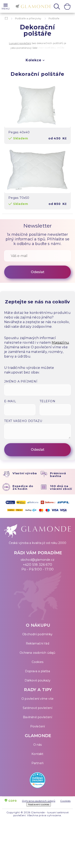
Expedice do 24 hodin (22, 487)
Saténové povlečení (37, 708)
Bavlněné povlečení (37, 717)
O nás (37, 745)
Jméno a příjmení (21, 381)
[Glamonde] (32, 7)
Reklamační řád (37, 643)
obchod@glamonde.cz (38, 560)
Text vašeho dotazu (23, 420)
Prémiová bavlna (58, 475)
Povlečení (37, 726)
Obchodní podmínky (37, 634)
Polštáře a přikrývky (28, 18)
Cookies (37, 662)
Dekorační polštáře (37, 74)
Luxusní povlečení (20, 43)
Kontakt (37, 754)
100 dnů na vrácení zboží (61, 487)
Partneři (37, 763)
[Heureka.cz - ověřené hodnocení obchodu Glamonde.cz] (37, 781)
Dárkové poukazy (38, 680)
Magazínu (60, 343)
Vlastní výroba (24, 473)
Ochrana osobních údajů (37, 653)
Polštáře (54, 18)
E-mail (10, 401)
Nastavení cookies (38, 804)
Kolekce (33, 60)
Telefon (47, 401)
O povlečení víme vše (37, 699)
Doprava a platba (37, 671)
